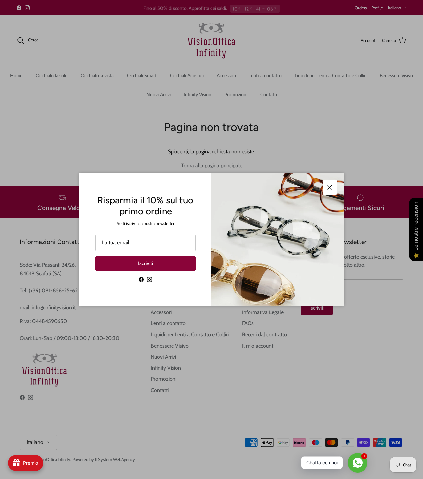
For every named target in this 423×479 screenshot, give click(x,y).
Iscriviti (145, 263)
